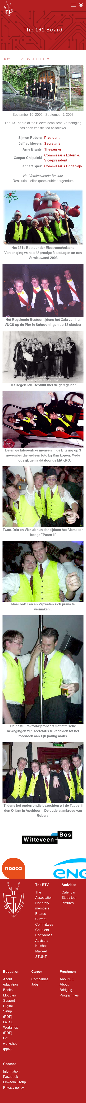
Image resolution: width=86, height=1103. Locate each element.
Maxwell (41, 951)
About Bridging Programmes (69, 990)
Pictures (68, 903)
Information (11, 1071)
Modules (9, 995)
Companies (39, 979)
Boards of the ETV (32, 59)
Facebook (10, 1076)
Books (8, 990)
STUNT (41, 957)
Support (9, 1000)
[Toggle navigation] (74, 5)
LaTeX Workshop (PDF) (10, 1027)
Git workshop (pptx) (10, 1043)
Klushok (41, 946)
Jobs (34, 984)
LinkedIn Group (14, 1082)
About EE (67, 979)
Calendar (68, 892)
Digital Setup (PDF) (8, 1011)
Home (7, 59)
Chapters (42, 930)
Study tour (69, 897)
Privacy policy (13, 1087)
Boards (40, 914)
